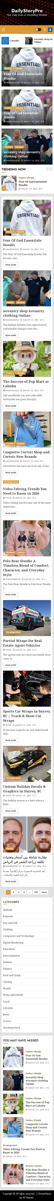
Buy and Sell (10, 923)
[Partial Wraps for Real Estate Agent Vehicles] (27, 618)
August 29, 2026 (31, 83)
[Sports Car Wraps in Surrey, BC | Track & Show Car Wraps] (27, 689)
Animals (7, 909)
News (6, 1014)
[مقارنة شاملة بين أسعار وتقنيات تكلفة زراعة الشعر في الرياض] (27, 834)
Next (44, 892)
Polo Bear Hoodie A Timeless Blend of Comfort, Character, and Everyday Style (26, 568)
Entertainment (11, 955)
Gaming (7, 981)
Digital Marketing (13, 942)
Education (9, 949)
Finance (7, 968)
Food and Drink (12, 975)
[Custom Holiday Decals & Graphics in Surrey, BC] (27, 764)
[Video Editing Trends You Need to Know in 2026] (27, 482)
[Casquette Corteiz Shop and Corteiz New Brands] (27, 429)
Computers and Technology (18, 936)
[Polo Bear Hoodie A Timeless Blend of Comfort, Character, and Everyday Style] (27, 538)
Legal (6, 1001)
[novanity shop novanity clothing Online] (9, 183)
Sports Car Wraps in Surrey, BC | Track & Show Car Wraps (27, 716)
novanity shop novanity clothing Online (22, 154)
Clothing (8, 929)
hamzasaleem (13, 83)
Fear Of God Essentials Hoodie (23, 76)
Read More (10, 265)
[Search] (44, 29)
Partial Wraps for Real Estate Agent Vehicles (22, 643)
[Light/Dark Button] (38, 29)
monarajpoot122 (13, 866)
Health (9, 848)
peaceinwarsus (13, 579)
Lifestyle (19, 68)
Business (10, 552)
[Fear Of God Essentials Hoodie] (27, 218)
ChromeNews (44, 1193)
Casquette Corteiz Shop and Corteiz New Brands (26, 454)
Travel (6, 1021)
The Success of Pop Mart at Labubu (26, 383)
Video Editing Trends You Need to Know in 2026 (25, 491)
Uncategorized (11, 482)
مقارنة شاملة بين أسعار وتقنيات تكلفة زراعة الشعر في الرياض (25, 859)
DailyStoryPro (27, 10)
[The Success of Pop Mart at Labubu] (27, 359)
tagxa (8, 498)
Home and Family (13, 994)
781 (36, 892)
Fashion (8, 68)
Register (50, 29)
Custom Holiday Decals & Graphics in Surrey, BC (24, 788)
